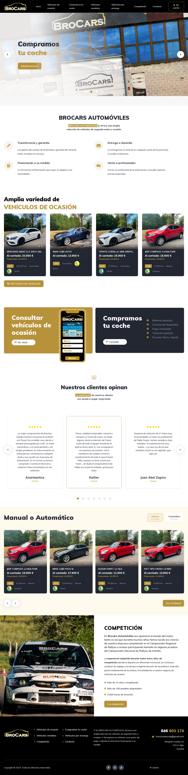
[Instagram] (115, 767)
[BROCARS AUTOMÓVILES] (15, 6)
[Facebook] (108, 767)
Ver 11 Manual (173, 603)
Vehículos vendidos (95, 6)
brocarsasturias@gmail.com (169, 736)
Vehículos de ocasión (53, 6)
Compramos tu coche (76, 6)
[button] (86, 92)
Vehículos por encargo (117, 6)
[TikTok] (121, 767)
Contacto (157, 6)
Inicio (38, 6)
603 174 (172, 730)
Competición (140, 6)
